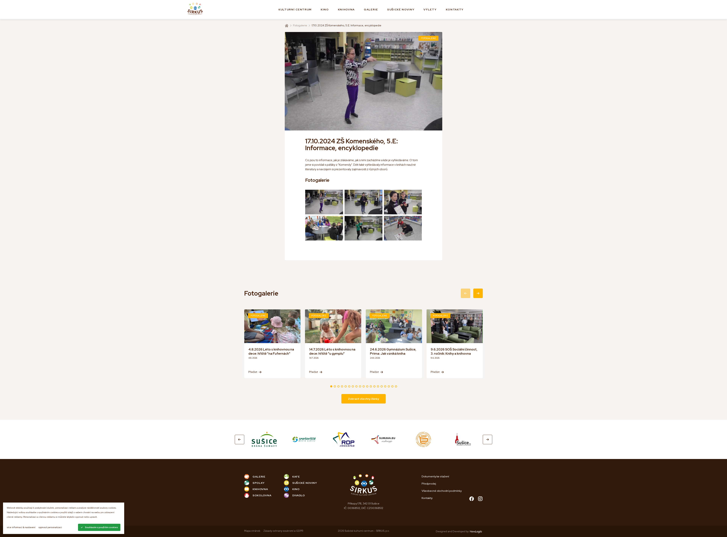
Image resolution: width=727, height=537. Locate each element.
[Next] (487, 439)
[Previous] (239, 439)
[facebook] (471, 499)
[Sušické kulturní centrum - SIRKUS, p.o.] (195, 9)
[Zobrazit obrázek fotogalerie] (324, 202)
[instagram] (480, 499)
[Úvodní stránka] (287, 25)
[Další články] (478, 293)
